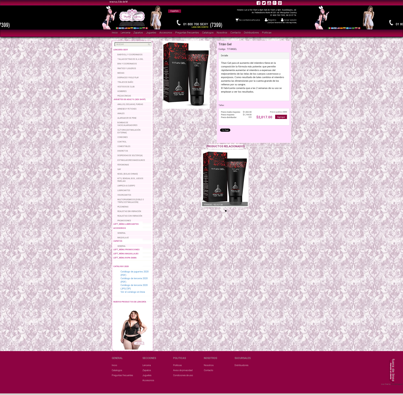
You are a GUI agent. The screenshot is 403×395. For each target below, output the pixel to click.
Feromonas (123, 165)
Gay (119, 169)
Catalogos (208, 32)
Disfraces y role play (128, 77)
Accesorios (165, 32)
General (121, 233)
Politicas (267, 32)
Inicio (115, 32)
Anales (120, 113)
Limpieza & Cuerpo (126, 186)
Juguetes (151, 32)
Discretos (122, 151)
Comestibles (123, 146)
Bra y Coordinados (127, 64)
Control (121, 142)
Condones (122, 137)
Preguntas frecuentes (187, 32)
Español (173, 11)
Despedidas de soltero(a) (130, 155)
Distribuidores (251, 32)
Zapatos (138, 32)
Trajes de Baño (125, 82)
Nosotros (222, 32)
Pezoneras (122, 207)
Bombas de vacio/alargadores (127, 123)
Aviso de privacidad (183, 370)
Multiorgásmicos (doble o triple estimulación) (130, 200)
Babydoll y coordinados (129, 55)
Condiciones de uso (183, 375)
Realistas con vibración (129, 216)
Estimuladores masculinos (131, 160)
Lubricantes (123, 190)
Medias (120, 73)
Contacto (235, 32)
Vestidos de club (126, 87)
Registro (272, 20)
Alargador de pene (126, 118)
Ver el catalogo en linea (133, 292)
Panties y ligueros (126, 68)
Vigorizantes (124, 195)
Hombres (121, 91)
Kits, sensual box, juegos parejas (130, 179)
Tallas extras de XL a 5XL (130, 59)
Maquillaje (123, 238)
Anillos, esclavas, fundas (130, 104)
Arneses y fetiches (126, 109)
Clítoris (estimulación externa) (128, 131)
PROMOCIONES (124, 221)
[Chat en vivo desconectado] (392, 369)
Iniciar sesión (290, 20)
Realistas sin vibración (129, 211)
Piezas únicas (124, 96)
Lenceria (125, 32)
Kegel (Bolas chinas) (127, 174)
